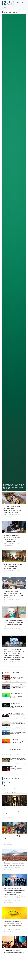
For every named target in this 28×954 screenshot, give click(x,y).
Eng (24, 3)
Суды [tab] (16, 789)
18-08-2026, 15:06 (13, 628)
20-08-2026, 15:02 (13, 929)
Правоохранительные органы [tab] (14, 786)
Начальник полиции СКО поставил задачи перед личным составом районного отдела (17, 686)
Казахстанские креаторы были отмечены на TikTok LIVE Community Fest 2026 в (17, 677)
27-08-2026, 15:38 (13, 842)
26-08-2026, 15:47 (13, 543)
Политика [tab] (12, 783)
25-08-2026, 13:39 (13, 867)
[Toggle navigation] (4, 6)
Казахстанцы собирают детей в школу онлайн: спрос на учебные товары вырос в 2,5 (18, 732)
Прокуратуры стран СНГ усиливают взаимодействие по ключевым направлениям (17, 724)
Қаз (19, 3)
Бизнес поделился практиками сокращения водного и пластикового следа (13, 566)
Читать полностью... (8, 516)
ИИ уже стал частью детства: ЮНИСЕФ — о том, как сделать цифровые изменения (18, 760)
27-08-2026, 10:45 (13, 514)
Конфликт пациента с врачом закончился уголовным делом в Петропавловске (13, 811)
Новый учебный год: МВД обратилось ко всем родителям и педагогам (13, 838)
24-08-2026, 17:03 (13, 570)
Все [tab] (5, 783)
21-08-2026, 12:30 (13, 900)
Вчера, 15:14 (11, 815)
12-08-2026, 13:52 (13, 661)
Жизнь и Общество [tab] (10, 792)
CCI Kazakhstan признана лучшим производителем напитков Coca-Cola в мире (16, 768)
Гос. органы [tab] (8, 789)
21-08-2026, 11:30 (13, 599)
